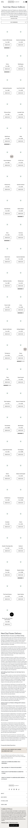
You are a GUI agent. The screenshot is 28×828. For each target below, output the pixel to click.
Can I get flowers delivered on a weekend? (10, 762)
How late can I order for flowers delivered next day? (11, 750)
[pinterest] (16, 789)
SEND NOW (7, 44)
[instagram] (14, 789)
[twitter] (11, 789)
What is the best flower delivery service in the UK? (13, 778)
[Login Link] (23, 2)
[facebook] (9, 789)
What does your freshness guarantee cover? (12, 772)
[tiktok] (18, 789)
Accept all (14, 825)
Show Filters (14, 18)
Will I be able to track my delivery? (11, 767)
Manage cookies (5, 822)
